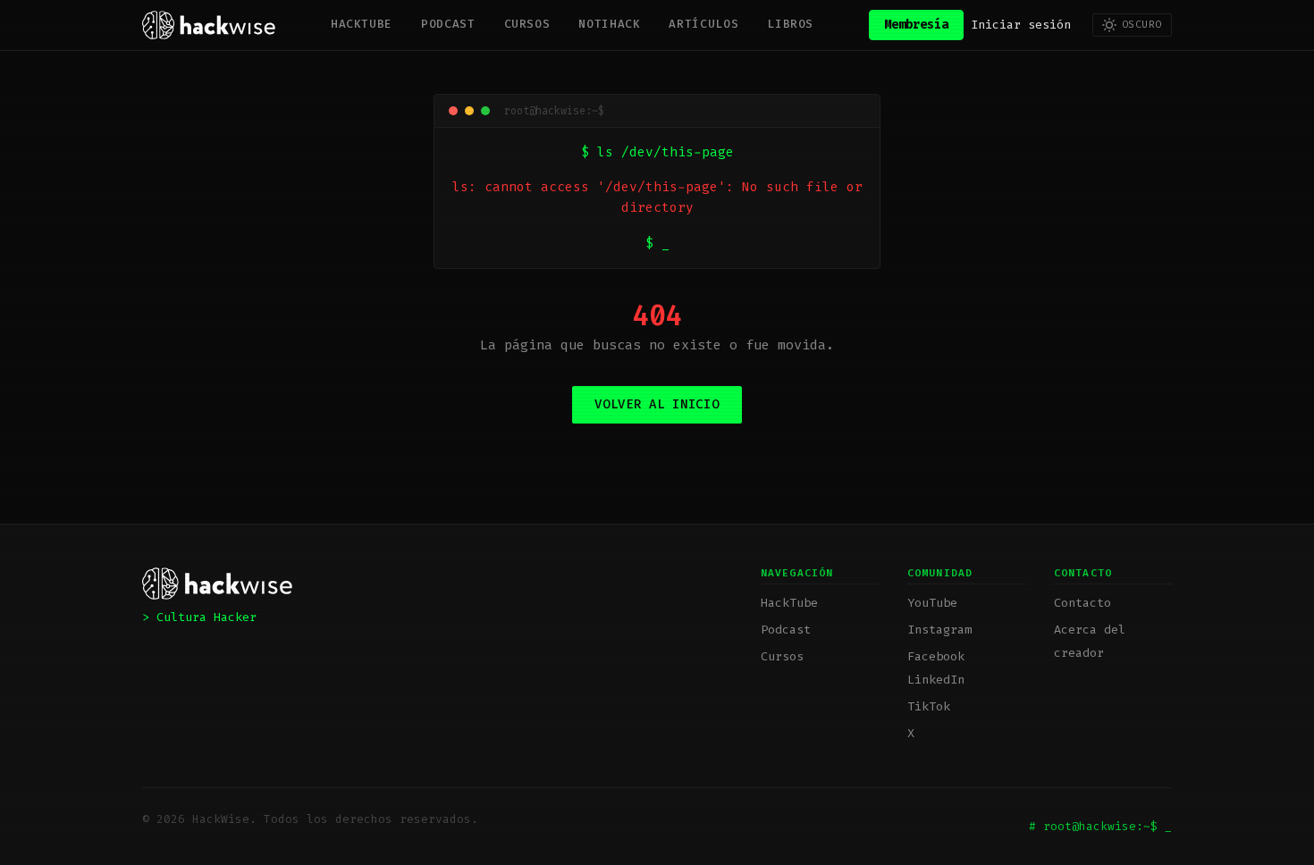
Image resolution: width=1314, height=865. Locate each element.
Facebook (935, 656)
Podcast (448, 23)
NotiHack (609, 23)
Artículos (703, 23)
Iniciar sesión (1021, 24)
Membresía (916, 24)
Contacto (1082, 602)
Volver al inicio (656, 404)
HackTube (361, 23)
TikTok (928, 706)
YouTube (932, 602)
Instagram (939, 629)
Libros (790, 23)
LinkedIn (935, 679)
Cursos (527, 23)
